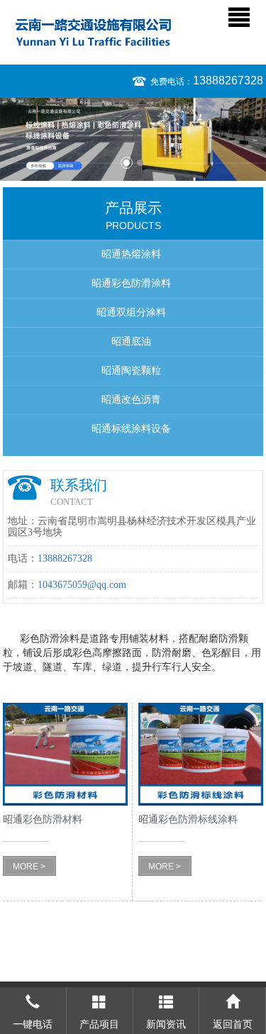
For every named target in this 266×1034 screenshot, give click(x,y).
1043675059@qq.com (82, 584)
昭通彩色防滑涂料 (131, 283)
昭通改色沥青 (131, 399)
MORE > (29, 867)
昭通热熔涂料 (131, 254)
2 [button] (140, 163)
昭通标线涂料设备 (131, 428)
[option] (133, 139)
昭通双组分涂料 (131, 312)
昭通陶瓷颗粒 (131, 370)
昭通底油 (131, 341)
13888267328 (228, 80)
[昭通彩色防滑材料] (65, 754)
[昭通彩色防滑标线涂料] (200, 754)
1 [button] (126, 163)
